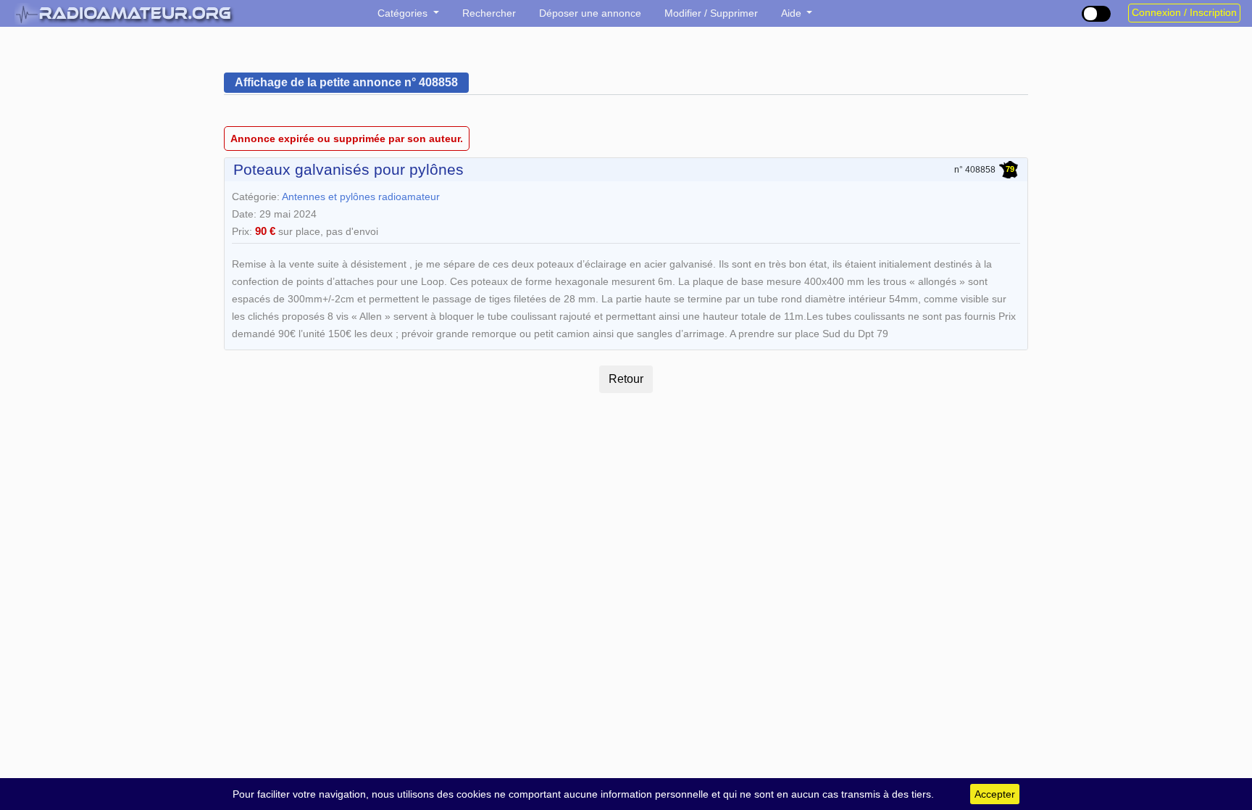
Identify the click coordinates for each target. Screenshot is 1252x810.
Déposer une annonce (590, 13)
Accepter (995, 794)
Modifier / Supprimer (711, 13)
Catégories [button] (403, 13)
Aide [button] (792, 13)
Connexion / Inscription (1184, 12)
